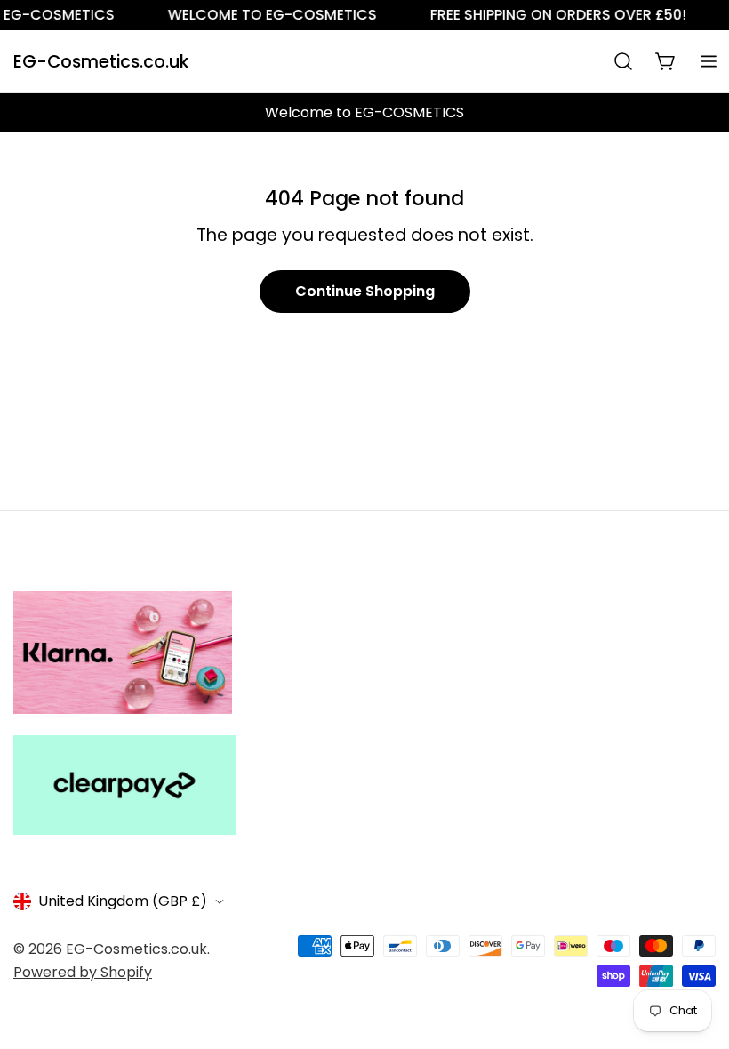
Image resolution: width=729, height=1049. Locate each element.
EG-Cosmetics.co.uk (100, 62)
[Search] (623, 61)
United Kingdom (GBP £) (122, 901)
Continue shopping (365, 291)
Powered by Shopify (82, 972)
